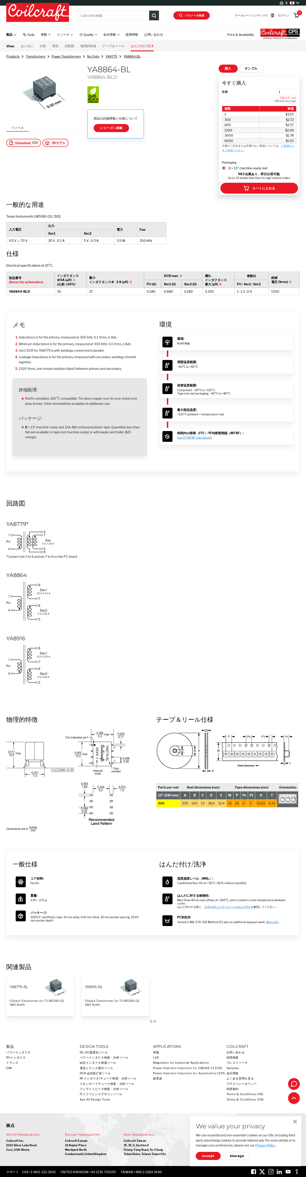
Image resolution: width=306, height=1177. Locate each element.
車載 (156, 1052)
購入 (228, 68)
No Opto (93, 56)
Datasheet (23, 143)
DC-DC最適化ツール (94, 1052)
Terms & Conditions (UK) (245, 1094)
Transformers (35, 56)
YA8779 (111, 56)
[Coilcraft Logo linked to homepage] (37, 13)
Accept (208, 1156)
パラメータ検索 (194, 15)
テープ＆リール (113, 46)
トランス (12, 1062)
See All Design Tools (95, 1099)
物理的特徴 (88, 46)
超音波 (157, 1078)
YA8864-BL (132, 56)
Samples (232, 1068)
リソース (17, 128)
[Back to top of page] (294, 1098)
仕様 (43, 46)
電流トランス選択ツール (96, 1068)
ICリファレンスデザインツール (101, 1094)
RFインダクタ (16, 1057)
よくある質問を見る (240, 1078)
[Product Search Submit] (154, 15)
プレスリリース (237, 1062)
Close (295, 1121)
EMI (9, 1068)
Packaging (229, 162)
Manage (237, 1156)
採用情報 (131, 34)
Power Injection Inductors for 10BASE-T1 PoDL (188, 1068)
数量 (225, 92)
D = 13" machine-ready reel (247, 168)
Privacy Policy (265, 1145)
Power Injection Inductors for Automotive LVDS (189, 1073)
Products (12, 56)
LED (156, 1057)
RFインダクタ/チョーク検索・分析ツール (108, 1078)
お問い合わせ (153, 34)
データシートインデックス (251, 15)
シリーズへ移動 (111, 128)
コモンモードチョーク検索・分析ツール (107, 1083)
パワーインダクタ (18, 1052)
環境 (55, 46)
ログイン (283, 15)
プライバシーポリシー (241, 1083)
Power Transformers (66, 56)
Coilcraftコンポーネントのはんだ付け (227, 907)
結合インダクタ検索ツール (98, 1062)
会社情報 (232, 1073)
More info (272, 922)
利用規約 (232, 1089)
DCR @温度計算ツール (95, 1073)
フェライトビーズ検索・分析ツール (104, 1089)
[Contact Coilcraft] (294, 1084)
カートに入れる (263, 188)
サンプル (251, 68)
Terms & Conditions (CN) (245, 1099)
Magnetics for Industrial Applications (181, 1062)
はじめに (27, 46)
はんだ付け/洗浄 (142, 46)
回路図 (69, 46)
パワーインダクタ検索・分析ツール (104, 1057)
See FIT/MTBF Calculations (194, 437)
